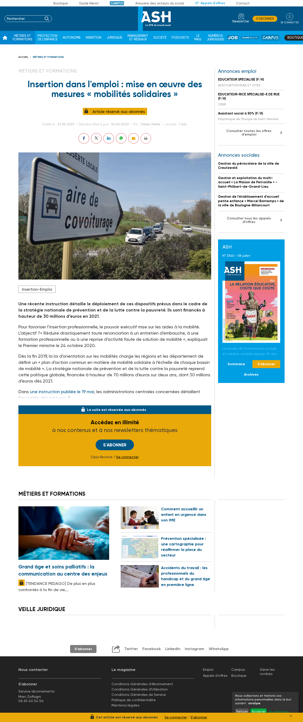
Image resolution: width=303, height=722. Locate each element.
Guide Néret (89, 3)
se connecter (290, 22)
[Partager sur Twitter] (96, 138)
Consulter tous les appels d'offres (249, 220)
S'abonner (265, 19)
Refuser (242, 711)
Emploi (208, 669)
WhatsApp (219, 648)
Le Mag (197, 37)
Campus (117, 3)
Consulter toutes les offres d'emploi (249, 132)
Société (159, 37)
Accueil (23, 57)
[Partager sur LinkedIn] (108, 138)
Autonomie (72, 37)
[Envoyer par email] (133, 138)
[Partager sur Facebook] (84, 138)
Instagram (194, 648)
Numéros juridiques (215, 37)
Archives (251, 374)
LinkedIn (172, 648)
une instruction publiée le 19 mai (62, 391)
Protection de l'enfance (47, 37)
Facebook (151, 648)
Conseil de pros (250, 37)
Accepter (259, 711)
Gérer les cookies (267, 671)
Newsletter (240, 21)
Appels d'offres (213, 3)
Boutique (60, 3)
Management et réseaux (138, 37)
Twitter (131, 648)
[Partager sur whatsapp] (121, 138)
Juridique (114, 37)
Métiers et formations (22, 37)
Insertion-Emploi (37, 289)
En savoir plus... (280, 711)
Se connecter (127, 457)
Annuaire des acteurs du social (159, 3)
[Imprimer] (146, 138)
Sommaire (236, 364)
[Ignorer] (291, 716)
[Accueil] (5, 37)
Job (233, 37)
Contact (243, 3)
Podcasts (180, 37)
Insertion (93, 37)
